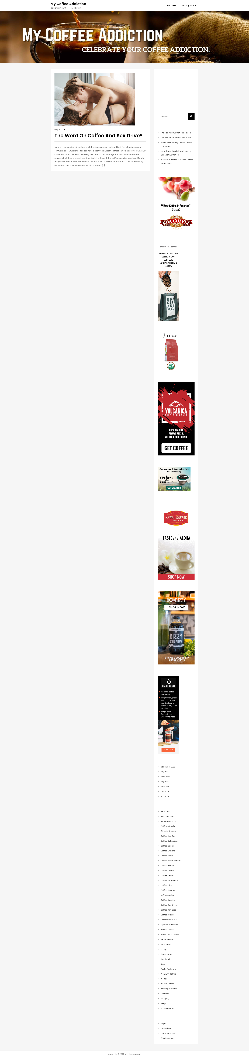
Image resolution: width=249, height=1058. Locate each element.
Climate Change (168, 831)
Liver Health (166, 959)
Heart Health (166, 944)
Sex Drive (165, 993)
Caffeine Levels (168, 826)
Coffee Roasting (168, 900)
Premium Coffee (168, 974)
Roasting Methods (169, 988)
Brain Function (167, 816)
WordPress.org (167, 1038)
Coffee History (167, 865)
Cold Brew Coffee (169, 919)
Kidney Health (167, 954)
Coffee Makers (167, 870)
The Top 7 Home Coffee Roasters (176, 133)
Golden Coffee (167, 929)
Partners (171, 5)
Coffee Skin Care (168, 910)
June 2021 (165, 786)
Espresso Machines (169, 924)
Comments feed (168, 1033)
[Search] (191, 116)
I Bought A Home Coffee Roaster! (176, 137)
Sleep (163, 1003)
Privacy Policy (189, 5)
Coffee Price (166, 885)
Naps (163, 964)
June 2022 (165, 776)
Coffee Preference (169, 880)
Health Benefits (167, 939)
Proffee (164, 979)
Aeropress (165, 811)
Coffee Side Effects (169, 905)
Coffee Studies (167, 915)
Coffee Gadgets (168, 846)
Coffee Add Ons (168, 836)
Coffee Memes (167, 875)
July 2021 (164, 781)
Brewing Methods (168, 821)
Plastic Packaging (168, 969)
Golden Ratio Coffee (170, 934)
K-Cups (164, 949)
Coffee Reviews (168, 890)
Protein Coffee (167, 983)
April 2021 (165, 796)
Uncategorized (167, 1008)
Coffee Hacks (167, 855)
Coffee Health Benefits (171, 860)
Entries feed (166, 1028)
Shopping (165, 998)
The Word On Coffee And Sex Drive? (98, 135)
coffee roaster (167, 895)
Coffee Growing (168, 851)
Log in (163, 1023)
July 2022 (165, 771)
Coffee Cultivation (169, 841)
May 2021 (165, 791)
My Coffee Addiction (68, 4)
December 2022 (168, 767)
